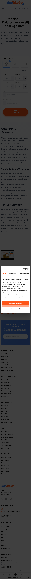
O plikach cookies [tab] (23, 273)
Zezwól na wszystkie (15, 303)
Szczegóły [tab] (12, 273)
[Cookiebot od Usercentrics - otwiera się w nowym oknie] (22, 269)
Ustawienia (14, 308)
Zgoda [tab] (4, 273)
